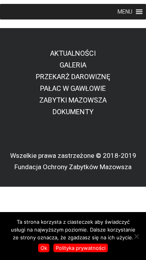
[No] (136, 236)
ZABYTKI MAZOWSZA (73, 100)
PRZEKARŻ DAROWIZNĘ (73, 77)
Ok (43, 248)
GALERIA (73, 65)
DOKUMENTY (73, 112)
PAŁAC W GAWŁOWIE (73, 88)
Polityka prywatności (81, 248)
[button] (125, 11)
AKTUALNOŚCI (73, 53)
